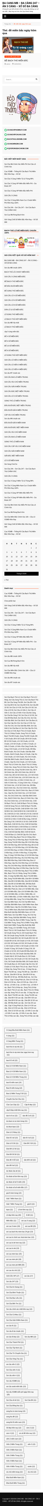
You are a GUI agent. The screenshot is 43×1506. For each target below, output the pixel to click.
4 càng (10, 1036)
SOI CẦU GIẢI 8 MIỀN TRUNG (15, 386)
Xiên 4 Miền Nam (14, 1461)
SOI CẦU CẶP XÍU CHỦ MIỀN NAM (17, 446)
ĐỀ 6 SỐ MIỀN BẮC (11, 341)
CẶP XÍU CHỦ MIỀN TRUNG (15, 415)
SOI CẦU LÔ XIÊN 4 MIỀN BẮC (15, 369)
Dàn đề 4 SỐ (12, 1160)
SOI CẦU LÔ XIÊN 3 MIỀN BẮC (15, 365)
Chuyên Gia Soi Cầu (15, 1099)
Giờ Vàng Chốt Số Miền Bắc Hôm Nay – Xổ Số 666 (21, 221)
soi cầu (28, 1276)
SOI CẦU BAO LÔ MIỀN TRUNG (16, 377)
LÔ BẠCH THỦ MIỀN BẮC (14, 327)
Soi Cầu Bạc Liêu (14, 1298)
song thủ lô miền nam (15, 1422)
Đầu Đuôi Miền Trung (15, 1483)
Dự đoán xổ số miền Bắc (16, 1187)
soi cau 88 (30, 1226)
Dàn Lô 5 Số (12, 1143)
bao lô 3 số (11, 1060)
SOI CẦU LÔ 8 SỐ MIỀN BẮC (15, 305)
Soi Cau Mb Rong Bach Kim (14, 215)
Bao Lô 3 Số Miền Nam (16, 1066)
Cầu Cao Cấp (12, 1105)
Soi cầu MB (30, 1337)
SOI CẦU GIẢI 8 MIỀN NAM (14, 451)
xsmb (31, 1466)
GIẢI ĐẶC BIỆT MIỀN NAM (14, 456)
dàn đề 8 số (12, 1165)
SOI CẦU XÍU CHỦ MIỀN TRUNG (16, 382)
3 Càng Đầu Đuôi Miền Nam (18, 1030)
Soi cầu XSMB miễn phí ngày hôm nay (20, 1393)
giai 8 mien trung (13, 1193)
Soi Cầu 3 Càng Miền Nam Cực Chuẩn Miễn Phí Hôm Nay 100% (20, 201)
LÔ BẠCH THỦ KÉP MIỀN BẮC (15, 319)
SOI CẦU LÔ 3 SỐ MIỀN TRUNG (16, 396)
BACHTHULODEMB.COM (16, 139)
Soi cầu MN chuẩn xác (12, 418)
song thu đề (12, 1417)
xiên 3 (31, 1444)
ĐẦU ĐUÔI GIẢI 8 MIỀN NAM (15, 423)
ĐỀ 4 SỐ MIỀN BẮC (11, 336)
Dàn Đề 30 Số (13, 1154)
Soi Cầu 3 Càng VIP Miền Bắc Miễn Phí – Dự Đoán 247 (20, 185)
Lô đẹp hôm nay (13, 1215)
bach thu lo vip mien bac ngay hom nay (20, 1053)
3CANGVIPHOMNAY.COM (16, 130)
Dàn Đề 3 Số (30, 1143)
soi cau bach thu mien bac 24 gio (19, 1232)
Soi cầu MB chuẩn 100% (13, 56)
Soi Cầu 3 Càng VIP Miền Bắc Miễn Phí (18, 191)
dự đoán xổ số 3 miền (15, 1182)
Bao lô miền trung (14, 1088)
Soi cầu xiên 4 (13, 1375)
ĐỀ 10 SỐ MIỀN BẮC (12, 346)
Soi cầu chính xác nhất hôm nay (19, 1309)
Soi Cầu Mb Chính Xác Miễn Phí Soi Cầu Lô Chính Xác (20, 165)
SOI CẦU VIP (12, 1276)
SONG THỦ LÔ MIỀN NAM (14, 442)
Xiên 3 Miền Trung (14, 1455)
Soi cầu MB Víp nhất (11, 323)
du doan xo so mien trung (16, 1121)
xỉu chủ (32, 1472)
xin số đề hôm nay (27, 1433)
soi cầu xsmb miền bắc (16, 1386)
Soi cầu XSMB (13, 1381)
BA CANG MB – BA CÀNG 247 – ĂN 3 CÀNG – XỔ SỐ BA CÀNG (21, 5)
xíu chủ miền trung (14, 1472)
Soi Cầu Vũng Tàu (14, 1359)
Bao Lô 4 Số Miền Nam (16, 1071)
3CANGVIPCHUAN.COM (16, 134)
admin (8, 64)
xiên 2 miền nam (13, 1439)
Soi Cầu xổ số (13, 1400)
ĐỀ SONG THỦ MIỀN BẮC (14, 291)
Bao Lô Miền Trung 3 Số (16, 1093)
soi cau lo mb (12, 1248)
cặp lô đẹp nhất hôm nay (16, 1110)
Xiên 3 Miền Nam (14, 1450)
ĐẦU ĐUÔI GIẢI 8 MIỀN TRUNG (16, 410)
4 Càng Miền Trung (14, 1041)
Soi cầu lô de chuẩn (15, 1331)
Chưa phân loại (10, 601)
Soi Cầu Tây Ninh (14, 1348)
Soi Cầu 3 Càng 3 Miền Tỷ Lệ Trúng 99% (19, 179)
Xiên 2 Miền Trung (14, 1444)
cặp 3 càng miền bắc (11, 331)
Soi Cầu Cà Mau (13, 1314)
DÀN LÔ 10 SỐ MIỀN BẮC (14, 309)
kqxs (9, 1209)
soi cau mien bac (14, 1254)
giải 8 (30, 1204)
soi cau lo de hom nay (15, 1243)
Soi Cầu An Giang (14, 1287)
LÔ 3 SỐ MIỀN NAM (11, 460)
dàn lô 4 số (28, 1138)
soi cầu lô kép (12, 1337)
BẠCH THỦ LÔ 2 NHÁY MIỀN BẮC (17, 272)
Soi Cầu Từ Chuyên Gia (16, 1353)
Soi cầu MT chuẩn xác (12, 373)
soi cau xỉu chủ (13, 1270)
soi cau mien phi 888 (15, 1265)
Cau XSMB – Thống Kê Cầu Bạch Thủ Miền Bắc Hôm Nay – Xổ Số (20, 173)
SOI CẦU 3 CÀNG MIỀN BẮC (15, 276)
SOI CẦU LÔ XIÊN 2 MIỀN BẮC (15, 360)
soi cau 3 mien (13, 1226)
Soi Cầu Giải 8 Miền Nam (17, 1320)
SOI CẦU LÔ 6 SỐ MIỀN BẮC (15, 300)
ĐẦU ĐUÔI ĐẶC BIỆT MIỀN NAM (16, 427)
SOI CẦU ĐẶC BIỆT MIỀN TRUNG (17, 391)
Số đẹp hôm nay (13, 1428)
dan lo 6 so (11, 1116)
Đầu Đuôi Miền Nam (15, 1477)
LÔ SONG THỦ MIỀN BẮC (14, 314)
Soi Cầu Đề (30, 1400)
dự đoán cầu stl (13, 1171)
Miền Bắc (11, 1221)
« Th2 (6, 580)
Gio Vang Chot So (10, 464)
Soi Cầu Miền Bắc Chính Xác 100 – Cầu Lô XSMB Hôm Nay (19, 518)
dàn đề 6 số (30, 1160)
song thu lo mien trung (15, 1411)
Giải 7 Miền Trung (14, 1204)
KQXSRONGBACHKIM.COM (17, 148)
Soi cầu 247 (12, 1281)
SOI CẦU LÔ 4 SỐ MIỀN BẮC (15, 295)
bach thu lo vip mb (14, 1047)
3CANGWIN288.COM (15, 144)
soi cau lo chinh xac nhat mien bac (20, 1237)
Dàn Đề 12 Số (13, 1149)
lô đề (29, 1215)
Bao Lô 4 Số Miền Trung (16, 1077)
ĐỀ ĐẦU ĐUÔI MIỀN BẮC (13, 286)
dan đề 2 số (28, 1116)
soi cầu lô (11, 1326)
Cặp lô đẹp (30, 1105)
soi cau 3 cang (28, 1221)
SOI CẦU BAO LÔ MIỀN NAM (15, 437)
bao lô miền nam (13, 1082)
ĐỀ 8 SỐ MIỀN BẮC (11, 350)
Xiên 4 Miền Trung (14, 1466)
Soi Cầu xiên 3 (13, 1370)
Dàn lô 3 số (12, 1138)
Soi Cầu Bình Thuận (15, 1292)
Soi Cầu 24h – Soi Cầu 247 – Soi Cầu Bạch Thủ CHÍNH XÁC (20, 209)
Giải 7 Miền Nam (13, 1198)
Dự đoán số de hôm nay (16, 1176)
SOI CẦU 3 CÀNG (10, 195)
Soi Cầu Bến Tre (13, 1303)
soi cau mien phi (13, 1259)
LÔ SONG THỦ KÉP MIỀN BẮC (15, 355)
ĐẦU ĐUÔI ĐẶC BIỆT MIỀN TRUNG (17, 405)
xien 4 (10, 1433)
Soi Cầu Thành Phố (15, 1342)
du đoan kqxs (12, 1127)
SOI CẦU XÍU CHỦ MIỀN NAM (15, 432)
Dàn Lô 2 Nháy (13, 1132)
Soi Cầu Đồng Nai (14, 1405)
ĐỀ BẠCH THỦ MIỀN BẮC (16, 60)
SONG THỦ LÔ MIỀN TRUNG (15, 401)
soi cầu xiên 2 (12, 1364)
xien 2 (30, 1428)
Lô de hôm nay (25, 1209)
